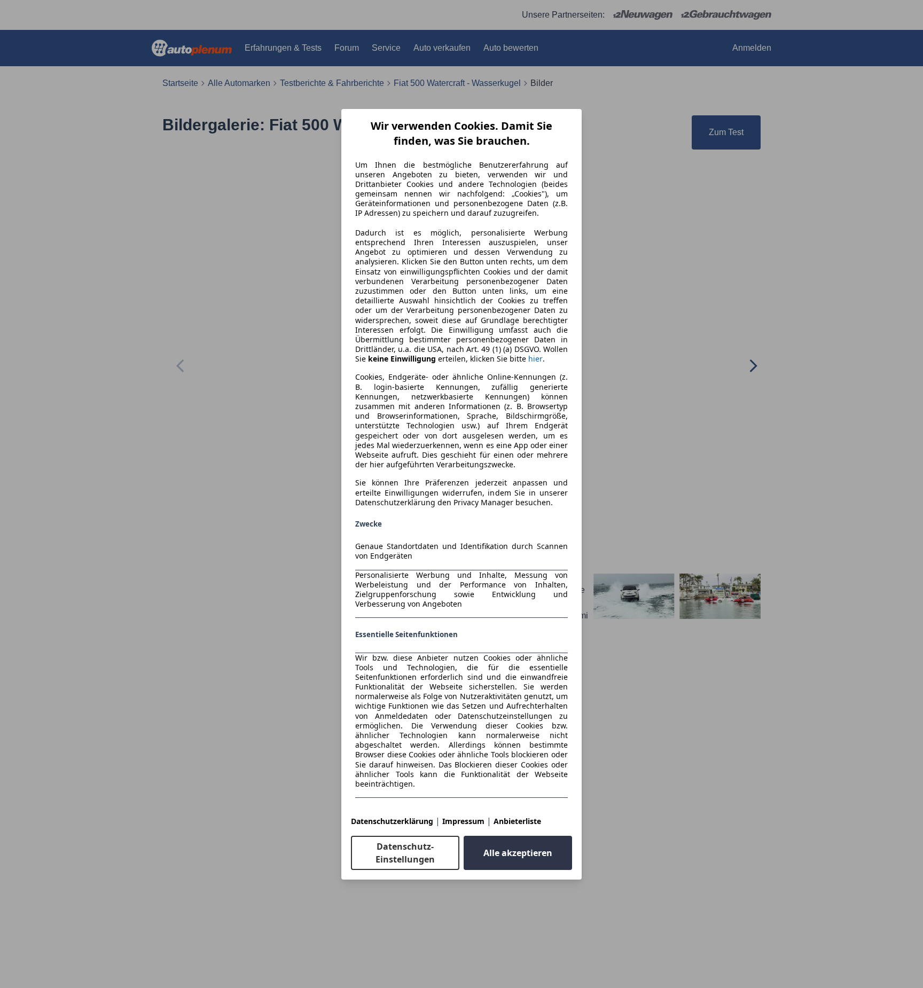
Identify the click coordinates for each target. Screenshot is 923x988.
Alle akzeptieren (517, 853)
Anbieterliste (517, 821)
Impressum (463, 821)
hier (535, 359)
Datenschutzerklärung (392, 821)
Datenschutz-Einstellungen (405, 853)
